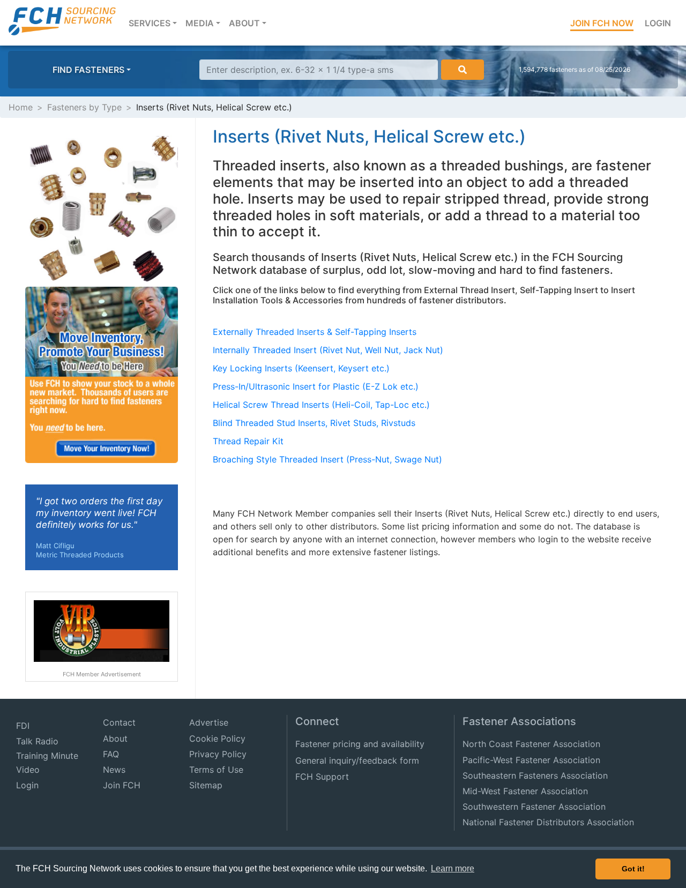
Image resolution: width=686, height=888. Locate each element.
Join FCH (121, 785)
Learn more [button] (452, 868)
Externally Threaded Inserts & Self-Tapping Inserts (314, 331)
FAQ (111, 754)
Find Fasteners (88, 69)
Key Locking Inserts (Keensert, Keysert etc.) (301, 368)
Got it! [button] (633, 868)
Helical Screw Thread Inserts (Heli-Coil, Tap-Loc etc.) (321, 404)
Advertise (208, 722)
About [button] (244, 23)
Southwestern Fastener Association (534, 806)
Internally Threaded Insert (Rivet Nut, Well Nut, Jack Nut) (328, 350)
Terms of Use (216, 769)
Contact (119, 722)
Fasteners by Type (84, 107)
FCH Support (322, 776)
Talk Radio (37, 741)
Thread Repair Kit (248, 441)
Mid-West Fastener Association (525, 791)
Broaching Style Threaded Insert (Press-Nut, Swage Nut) (327, 459)
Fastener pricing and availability (359, 743)
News (114, 769)
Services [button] (155, 22)
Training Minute (47, 755)
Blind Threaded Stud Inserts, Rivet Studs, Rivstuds (314, 422)
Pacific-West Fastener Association (531, 760)
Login (658, 23)
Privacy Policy (218, 754)
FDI (22, 725)
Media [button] (199, 23)
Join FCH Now (601, 23)
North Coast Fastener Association (531, 743)
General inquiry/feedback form (357, 760)
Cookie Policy (217, 738)
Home (21, 107)
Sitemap (205, 785)
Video (28, 769)
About (115, 738)
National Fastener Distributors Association (548, 822)
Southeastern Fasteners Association (535, 775)
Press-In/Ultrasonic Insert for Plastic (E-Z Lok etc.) (316, 386)
